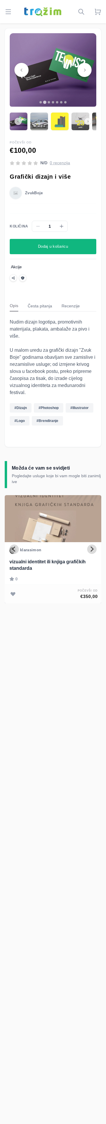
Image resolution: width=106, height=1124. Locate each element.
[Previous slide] (21, 70)
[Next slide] (84, 70)
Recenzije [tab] (71, 306)
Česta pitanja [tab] (40, 306)
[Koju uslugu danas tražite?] (81, 12)
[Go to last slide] (14, 549)
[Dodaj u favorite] (13, 594)
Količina (19, 226)
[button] (39, 121)
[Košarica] (97, 12)
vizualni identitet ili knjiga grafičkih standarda (47, 565)
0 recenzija (60, 162)
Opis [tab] (14, 305)
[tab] (40, 102)
